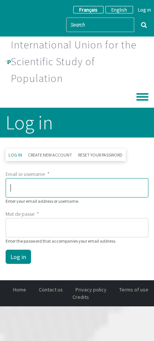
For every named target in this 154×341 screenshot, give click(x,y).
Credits (81, 297)
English (119, 9)
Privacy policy (91, 289)
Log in (144, 9)
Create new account (50, 155)
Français (88, 9)
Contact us (51, 289)
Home (19, 289)
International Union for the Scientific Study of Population (73, 61)
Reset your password (100, 155)
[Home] (8, 61)
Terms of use (133, 289)
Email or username (25, 174)
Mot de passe (20, 214)
